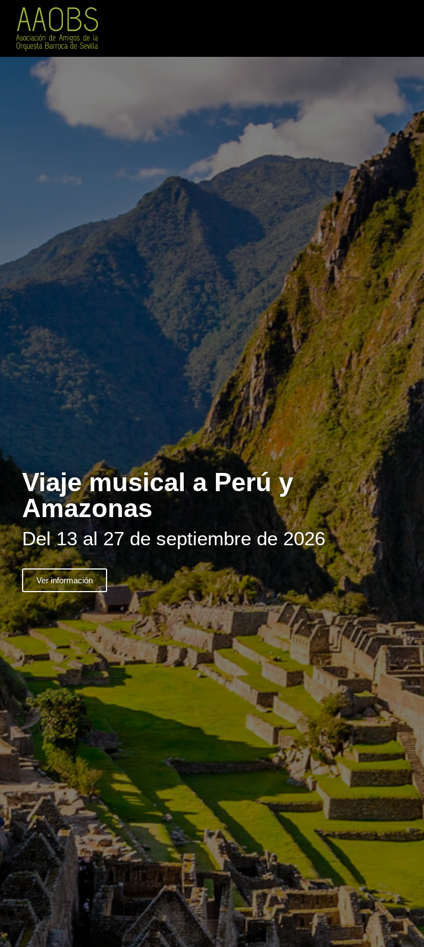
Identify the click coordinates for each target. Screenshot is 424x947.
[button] (410, 28)
